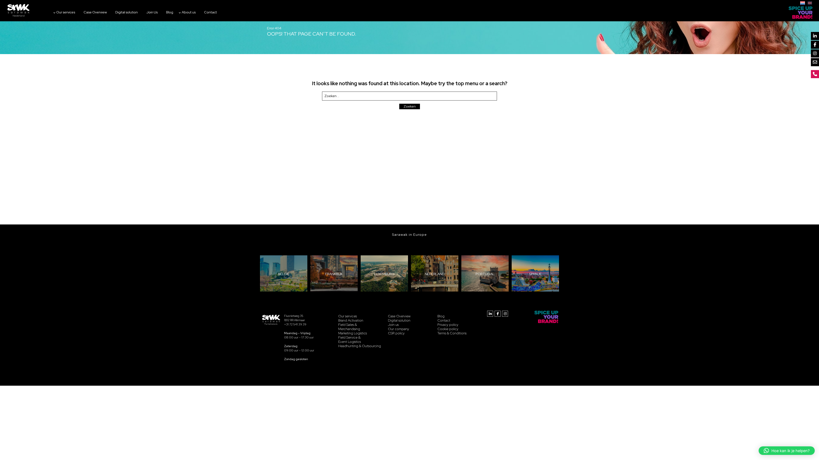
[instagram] (505, 314)
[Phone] (815, 74)
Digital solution (126, 12)
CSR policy (396, 333)
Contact (210, 12)
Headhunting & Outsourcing (359, 346)
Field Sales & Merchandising (349, 326)
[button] (787, 450)
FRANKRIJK (334, 274)
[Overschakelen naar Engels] (809, 2)
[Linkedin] (815, 36)
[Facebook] (815, 45)
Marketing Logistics (352, 333)
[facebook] (498, 314)
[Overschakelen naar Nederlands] (802, 2)
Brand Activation (350, 320)
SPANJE (535, 274)
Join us (393, 324)
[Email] (815, 62)
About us (189, 12)
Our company (398, 329)
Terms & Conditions (451, 333)
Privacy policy (447, 324)
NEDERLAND (434, 274)
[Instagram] (815, 53)
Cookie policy (447, 329)
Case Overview (95, 12)
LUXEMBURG (384, 274)
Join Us (152, 12)
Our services (65, 12)
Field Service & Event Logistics (349, 339)
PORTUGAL (485, 274)
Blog (169, 12)
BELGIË (283, 274)
